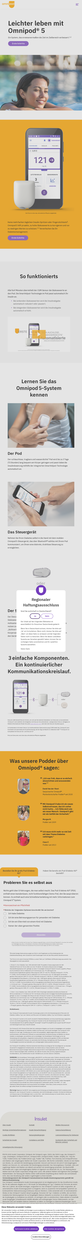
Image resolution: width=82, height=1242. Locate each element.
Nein (47, 616)
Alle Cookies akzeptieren (54, 1229)
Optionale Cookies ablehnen (26, 1229)
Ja (35, 616)
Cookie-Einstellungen (41, 1237)
